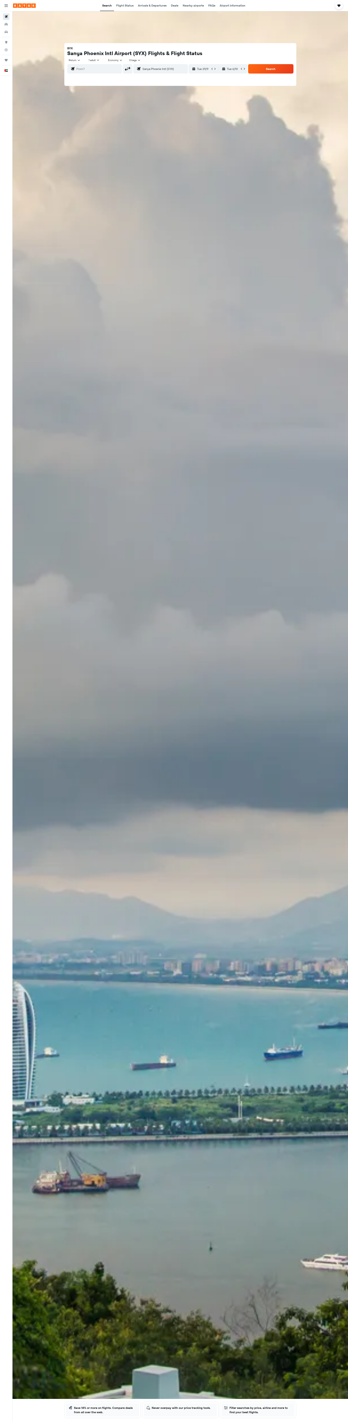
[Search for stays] (6, 24)
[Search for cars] (6, 32)
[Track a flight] (6, 49)
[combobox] (74, 60)
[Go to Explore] (6, 42)
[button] (6, 6)
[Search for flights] (6, 16)
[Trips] (6, 60)
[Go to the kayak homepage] (24, 5)
